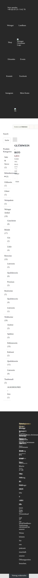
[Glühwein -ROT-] (15, 139)
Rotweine (8, 256)
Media (21, 468)
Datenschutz (22, 458)
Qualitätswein (12, 273)
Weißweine (8, 317)
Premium (10, 282)
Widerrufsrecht (23, 463)
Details (15, 182)
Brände (7, 230)
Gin (8, 238)
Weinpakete (8, 200)
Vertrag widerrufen (19, 575)
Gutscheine (11, 221)
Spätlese (10, 334)
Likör (9, 247)
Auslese (10, 325)
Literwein (11, 264)
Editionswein (12, 343)
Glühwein (8, 182)
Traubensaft (8, 379)
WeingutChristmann (26, 442)
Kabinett (10, 352)
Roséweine (8, 291)
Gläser (6, 191)
